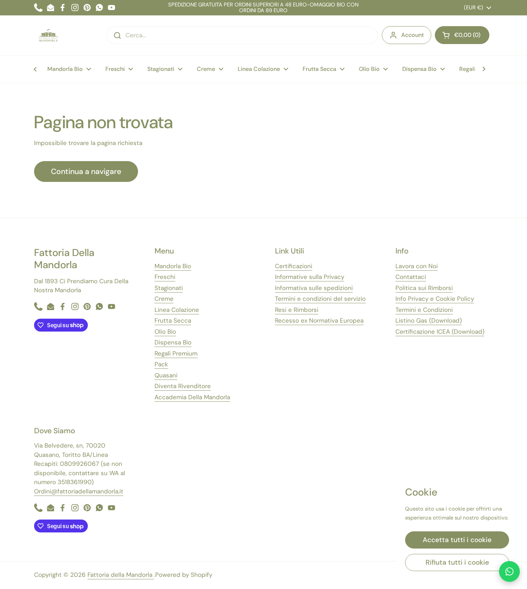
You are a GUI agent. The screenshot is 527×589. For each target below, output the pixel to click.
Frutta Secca (173, 320)
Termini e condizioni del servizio (320, 299)
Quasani (166, 375)
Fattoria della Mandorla (120, 575)
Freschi (165, 277)
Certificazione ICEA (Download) (439, 331)
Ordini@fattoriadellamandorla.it (78, 491)
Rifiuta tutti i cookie (457, 562)
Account (412, 35)
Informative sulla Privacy (309, 277)
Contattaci (410, 277)
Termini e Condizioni (424, 310)
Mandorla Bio (173, 266)
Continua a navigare (86, 171)
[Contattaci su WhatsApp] (509, 571)
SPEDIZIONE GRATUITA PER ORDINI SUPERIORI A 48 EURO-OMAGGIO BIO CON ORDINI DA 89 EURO (263, 8)
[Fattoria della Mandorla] (48, 35)
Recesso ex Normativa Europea (319, 320)
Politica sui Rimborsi (424, 288)
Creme (164, 299)
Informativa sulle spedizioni (314, 288)
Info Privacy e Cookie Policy (434, 299)
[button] (462, 35)
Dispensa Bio (173, 342)
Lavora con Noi (416, 266)
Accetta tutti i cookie (457, 539)
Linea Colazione (177, 310)
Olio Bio (165, 331)
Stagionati (169, 288)
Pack (161, 364)
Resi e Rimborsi (296, 310)
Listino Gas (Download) (428, 320)
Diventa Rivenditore (183, 386)
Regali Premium (176, 353)
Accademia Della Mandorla (192, 397)
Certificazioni (293, 266)
